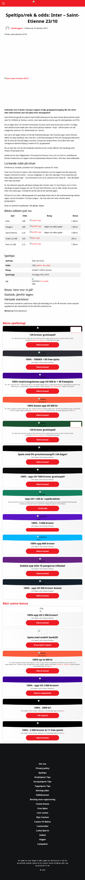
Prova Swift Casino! (42, 645)
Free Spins (42, 808)
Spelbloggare (17, 28)
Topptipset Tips (42, 786)
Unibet (42, 835)
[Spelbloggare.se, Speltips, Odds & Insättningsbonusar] (42, 3)
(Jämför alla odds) (43, 265)
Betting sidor (42, 790)
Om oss (42, 763)
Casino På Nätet (42, 821)
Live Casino (42, 812)
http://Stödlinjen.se (56, 386)
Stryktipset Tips (42, 777)
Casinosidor (42, 826)
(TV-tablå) (44, 281)
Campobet (42, 844)
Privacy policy (42, 768)
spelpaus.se (42, 410)
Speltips (42, 772)
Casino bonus (42, 803)
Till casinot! (42, 715)
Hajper (42, 839)
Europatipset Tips (42, 781)
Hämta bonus (42, 440)
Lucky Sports (42, 830)
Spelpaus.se (43, 340)
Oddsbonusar (42, 795)
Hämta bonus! (42, 345)
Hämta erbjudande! (42, 693)
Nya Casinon (42, 817)
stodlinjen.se (35, 410)
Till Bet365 (42, 508)
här (74, 410)
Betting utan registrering (42, 799)
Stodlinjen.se (35, 340)
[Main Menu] (3, 3)
